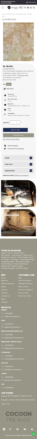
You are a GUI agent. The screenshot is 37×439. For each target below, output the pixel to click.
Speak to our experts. (21, 175)
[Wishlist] (25, 8)
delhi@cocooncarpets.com (12, 327)
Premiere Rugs (6, 264)
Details (7, 158)
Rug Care (4, 281)
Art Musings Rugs (21, 14)
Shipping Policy (10, 171)
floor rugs (5, 259)
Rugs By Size (5, 266)
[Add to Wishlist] (30, 130)
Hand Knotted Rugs (21, 264)
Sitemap (4, 302)
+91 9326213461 (8, 313)
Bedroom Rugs (17, 266)
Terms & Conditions (25, 290)
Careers (4, 290)
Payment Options (24, 281)
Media (3, 287)
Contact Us (5, 296)
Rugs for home (6, 253)
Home (4, 14)
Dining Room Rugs (7, 268)
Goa (8, 404)
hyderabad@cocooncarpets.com (14, 359)
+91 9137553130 (8, 356)
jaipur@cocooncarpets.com (12, 380)
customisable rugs (27, 259)
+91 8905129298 (8, 377)
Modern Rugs (11, 14)
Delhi (9, 396)
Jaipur (3, 404)
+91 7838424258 (8, 388)
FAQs (20, 278)
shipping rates (22, 75)
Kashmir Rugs (19, 253)
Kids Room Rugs (21, 268)
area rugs (14, 259)
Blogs (3, 299)
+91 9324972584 (8, 345)
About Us (4, 293)
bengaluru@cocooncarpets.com (14, 338)
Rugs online (28, 255)
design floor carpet (8, 257)
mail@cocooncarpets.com (12, 317)
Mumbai (4, 396)
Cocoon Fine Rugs (14, 435)
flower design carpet (26, 257)
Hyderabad (24, 400)
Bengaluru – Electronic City (22, 396)
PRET (21, 8)
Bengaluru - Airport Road (10, 400)
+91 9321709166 (8, 335)
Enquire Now (18, 135)
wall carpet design (23, 261)
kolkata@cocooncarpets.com (13, 370)
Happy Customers (7, 284)
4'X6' (9, 84)
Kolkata (32, 400)
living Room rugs (7, 261)
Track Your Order (24, 296)
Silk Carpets (5, 255)
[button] (4, 8)
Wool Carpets (17, 255)
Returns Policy (23, 287)
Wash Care (8, 164)
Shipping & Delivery (25, 284)
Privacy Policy (23, 293)
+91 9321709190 (8, 324)
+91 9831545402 (8, 366)
